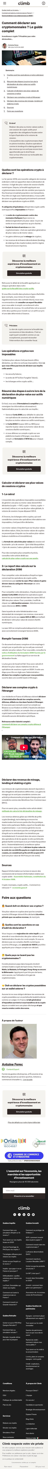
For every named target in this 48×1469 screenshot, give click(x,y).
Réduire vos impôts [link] (10, 1423)
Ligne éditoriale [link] (31, 1429)
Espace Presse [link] (31, 1414)
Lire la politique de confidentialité (12, 1459)
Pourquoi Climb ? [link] (32, 1391)
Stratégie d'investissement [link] (35, 1410)
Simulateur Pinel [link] (9, 1432)
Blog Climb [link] (30, 1419)
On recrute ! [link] (30, 1400)
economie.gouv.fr (19, 887)
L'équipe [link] (29, 1395)
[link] (24, 3)
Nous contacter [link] (8, 1437)
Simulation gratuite (24, 273)
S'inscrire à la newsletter (24, 1196)
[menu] (5, 3)
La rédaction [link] (30, 1424)
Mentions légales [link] (9, 1391)
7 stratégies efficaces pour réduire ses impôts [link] (12, 1255)
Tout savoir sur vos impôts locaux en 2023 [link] (12, 1241)
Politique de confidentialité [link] (12, 1400)
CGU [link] (4, 1395)
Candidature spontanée (34, 1405)
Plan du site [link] (7, 1405)
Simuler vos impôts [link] (10, 1428)
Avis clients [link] (30, 1433)
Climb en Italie (31, 1438)
